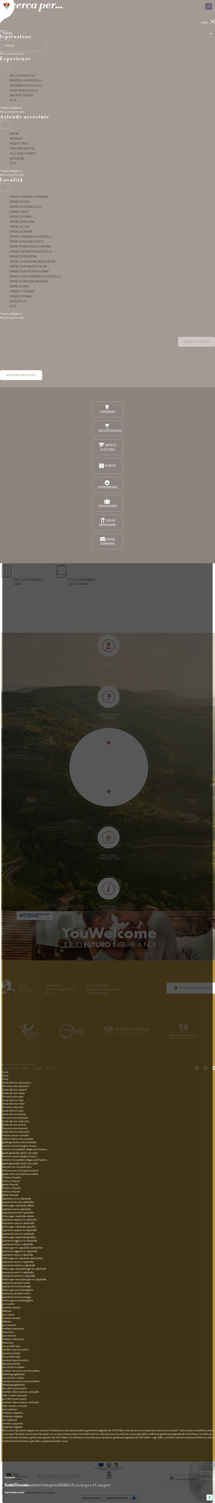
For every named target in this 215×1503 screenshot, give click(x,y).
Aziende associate (24, 117)
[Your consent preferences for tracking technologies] (209, 1497)
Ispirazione (16, 37)
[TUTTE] (5, 66)
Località (11, 180)
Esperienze (15, 59)
